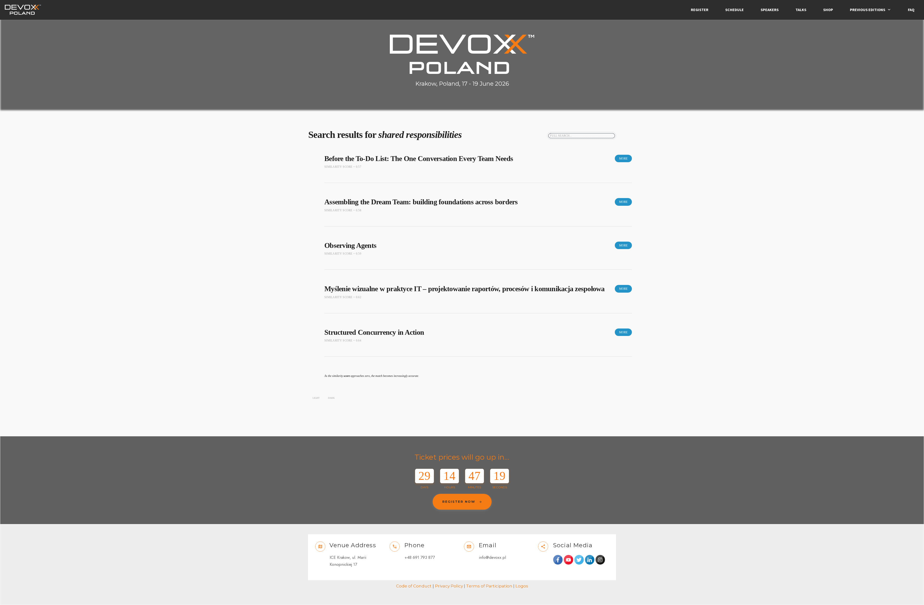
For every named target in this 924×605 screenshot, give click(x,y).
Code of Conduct (413, 586)
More (623, 158)
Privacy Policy (449, 586)
